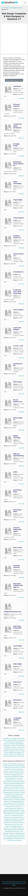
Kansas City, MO (8, 749)
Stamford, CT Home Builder (10, 828)
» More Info (21, 98)
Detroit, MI (21, 747)
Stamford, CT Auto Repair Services (11, 790)
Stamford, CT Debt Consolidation (16, 772)
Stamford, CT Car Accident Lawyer (16, 813)
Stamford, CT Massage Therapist (16, 833)
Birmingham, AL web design (10, 738)
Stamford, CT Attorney (13, 765)
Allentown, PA (13, 752)
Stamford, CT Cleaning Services (10, 764)
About (14, 885)
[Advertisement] (14, 38)
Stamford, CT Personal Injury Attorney (14, 785)
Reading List (5, 883)
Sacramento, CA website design (11, 743)
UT (16, 754)
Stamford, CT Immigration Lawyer (15, 794)
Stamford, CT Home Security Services (14, 769)
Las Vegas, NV (12, 751)
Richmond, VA (7, 756)
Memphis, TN (20, 752)
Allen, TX (12, 754)
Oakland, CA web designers (16, 742)
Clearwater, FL (8, 745)
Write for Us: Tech (20, 883)
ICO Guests (21, 756)
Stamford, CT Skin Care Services (15, 803)
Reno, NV (18, 751)
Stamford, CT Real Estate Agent (11, 797)
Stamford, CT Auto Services (10, 771)
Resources (12, 883)
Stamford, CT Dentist (20, 767)
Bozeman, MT (16, 749)
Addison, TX (7, 754)
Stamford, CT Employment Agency (16, 799)
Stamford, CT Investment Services (11, 804)
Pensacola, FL (8, 747)
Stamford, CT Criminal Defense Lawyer (14, 815)
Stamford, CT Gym (18, 824)
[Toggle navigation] (25, 2)
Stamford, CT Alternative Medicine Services (14, 783)
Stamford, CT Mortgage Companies (13, 796)
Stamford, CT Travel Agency (10, 801)
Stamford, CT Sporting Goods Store (16, 781)
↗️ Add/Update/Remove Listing (14, 80)
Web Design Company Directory (14, 7)
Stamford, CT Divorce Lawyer (10, 817)
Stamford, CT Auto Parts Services (16, 788)
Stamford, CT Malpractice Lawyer (11, 835)
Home (2, 7)
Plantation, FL (15, 747)
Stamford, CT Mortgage (10, 774)
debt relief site (14, 756)
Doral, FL (14, 745)
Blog (7, 881)
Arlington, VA (20, 754)
